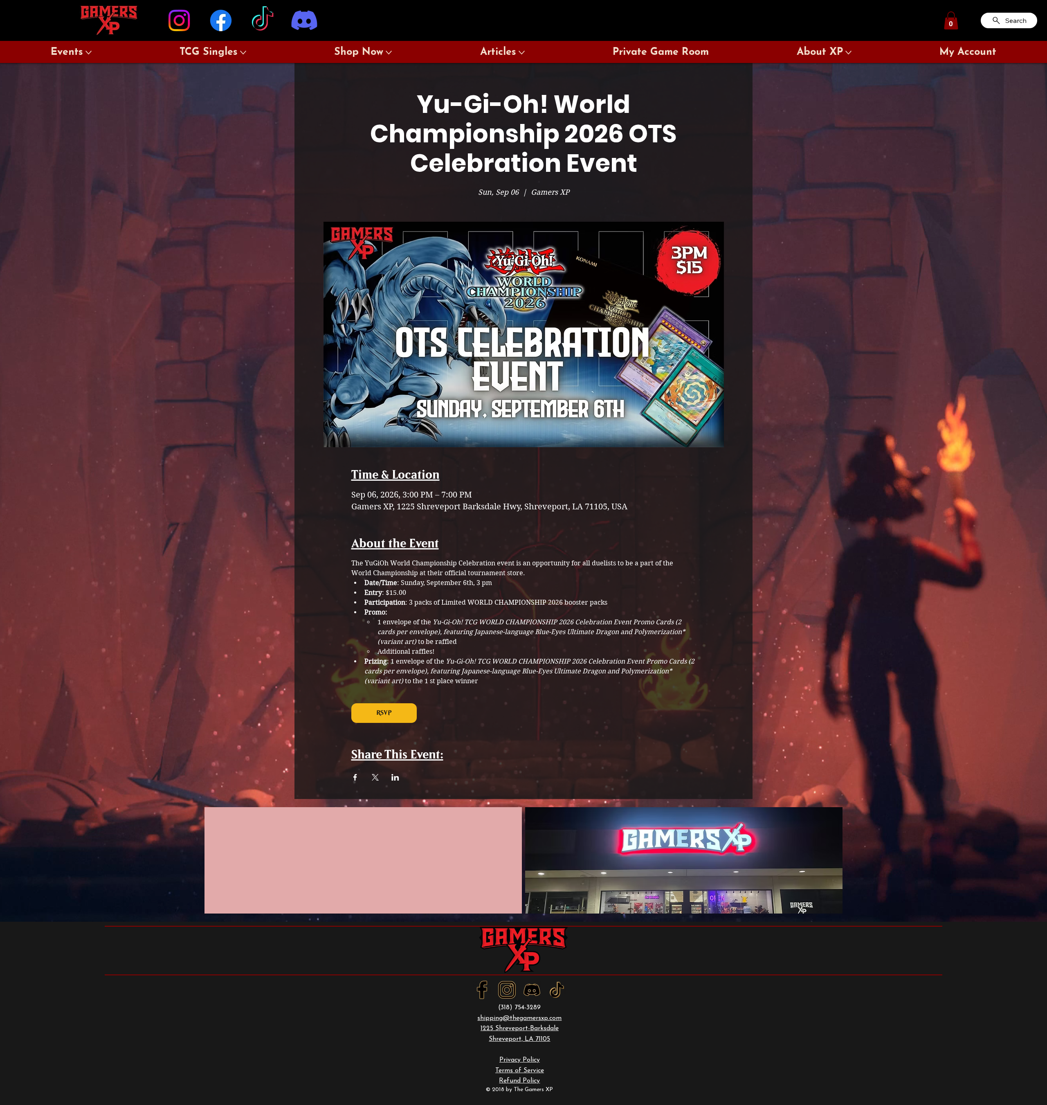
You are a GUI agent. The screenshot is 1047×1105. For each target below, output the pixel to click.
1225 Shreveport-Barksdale (520, 1028)
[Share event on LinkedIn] (395, 777)
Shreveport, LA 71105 (519, 1039)
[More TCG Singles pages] (243, 53)
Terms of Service (519, 1070)
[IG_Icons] (507, 990)
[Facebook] (221, 20)
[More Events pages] (88, 53)
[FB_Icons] (482, 990)
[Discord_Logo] (532, 990)
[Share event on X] (375, 777)
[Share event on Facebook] (355, 777)
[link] (951, 20)
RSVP (383, 713)
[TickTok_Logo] (557, 990)
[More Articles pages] (522, 53)
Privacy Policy (519, 1060)
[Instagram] (179, 20)
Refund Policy (519, 1081)
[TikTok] (262, 20)
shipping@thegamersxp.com (519, 1018)
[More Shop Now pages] (389, 53)
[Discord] (304, 20)
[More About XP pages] (848, 53)
